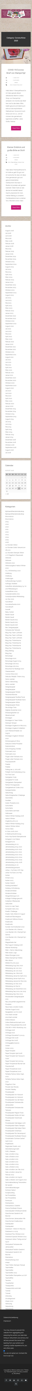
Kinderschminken (11, 891)
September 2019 (10, 416)
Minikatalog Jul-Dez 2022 (13, 984)
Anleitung (8, 573)
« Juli (7, 494)
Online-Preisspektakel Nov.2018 (15, 1025)
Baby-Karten (9, 612)
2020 (11, 85)
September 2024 (10, 264)
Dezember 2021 (10, 347)
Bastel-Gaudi (9, 614)
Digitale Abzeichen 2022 (13, 710)
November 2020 (10, 380)
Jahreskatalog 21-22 (11, 865)
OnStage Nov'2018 (11, 1040)
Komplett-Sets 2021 (12, 909)
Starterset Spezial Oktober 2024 (15, 1236)
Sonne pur (8, 1200)
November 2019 (10, 411)
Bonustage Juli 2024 (12, 666)
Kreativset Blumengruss (13, 916)
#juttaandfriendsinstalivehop (14, 511)
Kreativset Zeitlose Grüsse (14, 919)
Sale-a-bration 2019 (11, 1154)
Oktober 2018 (9, 445)
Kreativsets (9, 922)
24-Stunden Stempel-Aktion (14, 553)
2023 (7, 534)
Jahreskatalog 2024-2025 (13, 860)
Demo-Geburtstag (11, 682)
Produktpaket (9, 1092)
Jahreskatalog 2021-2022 (13, 852)
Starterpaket (9, 1224)
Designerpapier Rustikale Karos (15, 700)
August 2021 (9, 357)
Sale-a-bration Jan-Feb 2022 (14, 1169)
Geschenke (9, 798)
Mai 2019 (8, 427)
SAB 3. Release (10, 1151)
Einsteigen (8, 718)
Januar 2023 (9, 313)
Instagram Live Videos (12, 839)
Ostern (7, 1045)
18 (9, 485)
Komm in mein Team (12, 906)
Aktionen (8, 558)
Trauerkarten (9, 1283)
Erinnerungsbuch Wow (12, 741)
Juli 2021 (8, 360)
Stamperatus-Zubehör (12, 1205)
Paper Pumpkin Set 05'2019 (14, 1061)
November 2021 (10, 349)
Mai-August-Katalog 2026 (14, 945)
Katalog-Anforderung (12, 888)
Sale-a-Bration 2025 (12, 1167)
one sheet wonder (11, 1017)
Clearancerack (10, 671)
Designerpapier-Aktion (12, 702)
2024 (7, 537)
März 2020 (8, 401)
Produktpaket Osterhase (13, 1131)
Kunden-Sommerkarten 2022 (14, 927)
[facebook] (6, 1380)
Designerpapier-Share (12, 705)
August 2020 (9, 388)
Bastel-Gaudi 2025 (11, 622)
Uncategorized (10, 1298)
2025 (7, 540)
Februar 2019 (9, 434)
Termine (8, 1280)
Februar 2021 (9, 372)
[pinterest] (10, 1380)
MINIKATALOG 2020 (12, 963)
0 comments (16, 80)
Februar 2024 (9, 280)
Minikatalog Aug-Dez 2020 (14, 965)
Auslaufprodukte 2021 (12, 594)
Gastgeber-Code (10, 777)
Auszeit (7, 609)
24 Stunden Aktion (11, 545)
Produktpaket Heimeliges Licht (15, 1123)
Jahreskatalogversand (12, 867)
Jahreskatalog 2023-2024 (13, 857)
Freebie (7, 764)
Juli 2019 (8, 421)
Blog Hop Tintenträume (13, 640)
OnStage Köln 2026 (11, 1038)
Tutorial (7, 1291)
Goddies (8, 800)
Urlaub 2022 (9, 1301)
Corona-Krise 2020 (17, 85)
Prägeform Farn (10, 1084)
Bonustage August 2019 (13, 661)
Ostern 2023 (9, 1048)
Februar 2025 (9, 251)
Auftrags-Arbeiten (11, 583)
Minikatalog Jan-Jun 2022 (13, 971)
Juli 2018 (8, 453)
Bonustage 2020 (10, 658)
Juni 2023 (8, 300)
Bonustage (9, 656)
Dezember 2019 (10, 409)
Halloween (8, 813)
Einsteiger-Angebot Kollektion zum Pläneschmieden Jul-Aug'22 (15, 730)
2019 (7, 522)
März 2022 (8, 339)
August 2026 (9, 231)
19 (12, 485)
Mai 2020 (8, 396)
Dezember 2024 (10, 256)
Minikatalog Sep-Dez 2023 (14, 994)
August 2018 (9, 450)
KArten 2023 (9, 878)
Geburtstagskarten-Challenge (15, 795)
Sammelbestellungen (12, 1187)
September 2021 (10, 354)
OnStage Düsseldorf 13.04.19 (14, 1035)
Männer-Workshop (11, 947)
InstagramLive (10, 842)
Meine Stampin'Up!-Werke (13, 958)
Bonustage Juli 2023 (12, 663)
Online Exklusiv (10, 1020)
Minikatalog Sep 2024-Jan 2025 (15, 991)
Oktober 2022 (9, 321)
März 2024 (8, 277)
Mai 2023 (8, 303)
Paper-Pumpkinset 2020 (13, 1069)
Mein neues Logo (11, 953)
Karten (7, 875)
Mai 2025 (8, 249)
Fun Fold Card (9, 774)
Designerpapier (10, 687)
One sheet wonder (11, 1014)
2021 (6, 529)
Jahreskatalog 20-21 (12, 844)
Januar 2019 (9, 437)
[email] (26, 1380)
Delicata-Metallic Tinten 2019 (15, 676)
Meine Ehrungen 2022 (12, 955)
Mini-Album (9, 960)
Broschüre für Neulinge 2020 (14, 669)
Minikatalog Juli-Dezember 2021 (15, 989)
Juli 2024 (8, 269)
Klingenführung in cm (12, 896)
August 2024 (9, 267)
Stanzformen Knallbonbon (14, 1221)
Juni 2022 (8, 331)
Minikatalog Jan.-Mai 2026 (13, 973)
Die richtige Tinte (10, 707)
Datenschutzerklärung (11, 1317)
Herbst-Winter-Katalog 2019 (14, 823)
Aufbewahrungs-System (13, 581)
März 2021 (8, 370)
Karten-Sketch (10, 883)
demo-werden (10, 684)
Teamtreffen (9, 1267)
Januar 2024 (9, 282)
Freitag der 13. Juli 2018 (12, 769)
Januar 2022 (9, 344)
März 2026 (8, 241)
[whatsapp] (22, 1380)
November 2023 (10, 287)
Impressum (7, 1321)
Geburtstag (9, 793)
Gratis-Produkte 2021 (12, 803)
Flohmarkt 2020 (10, 751)
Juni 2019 (8, 424)
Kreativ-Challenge (11, 911)
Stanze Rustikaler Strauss (13, 1208)
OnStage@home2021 (12, 1043)
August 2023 (9, 295)
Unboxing (8, 1296)
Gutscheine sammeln (12, 811)
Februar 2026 (9, 243)
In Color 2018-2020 (11, 831)
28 (19, 488)
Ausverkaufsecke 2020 (12, 604)
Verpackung (9, 1306)
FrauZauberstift (10, 762)
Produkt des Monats (12, 1087)
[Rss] (16, 1384)
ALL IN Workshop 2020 (13, 571)
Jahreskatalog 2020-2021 (13, 849)
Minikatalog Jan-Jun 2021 (13, 968)
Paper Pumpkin (10, 1051)
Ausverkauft (9, 607)
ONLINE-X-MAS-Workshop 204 (15, 1027)
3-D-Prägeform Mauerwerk (14, 555)
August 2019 (9, 419)
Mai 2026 (8, 238)
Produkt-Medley (10, 1089)
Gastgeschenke (10, 790)
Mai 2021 (8, 365)
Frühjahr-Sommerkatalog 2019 (15, 772)
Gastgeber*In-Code (11, 780)
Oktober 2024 (9, 262)
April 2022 (8, 336)
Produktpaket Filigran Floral (14, 1113)
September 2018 (10, 447)
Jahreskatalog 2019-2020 (13, 847)
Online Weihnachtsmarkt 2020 (15, 1022)
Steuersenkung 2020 (12, 1260)
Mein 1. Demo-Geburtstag (13, 950)
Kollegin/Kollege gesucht (13, 898)
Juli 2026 (8, 233)
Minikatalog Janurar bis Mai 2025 (15, 981)
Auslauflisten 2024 (11, 591)
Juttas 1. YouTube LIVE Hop (14, 870)
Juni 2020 (8, 393)
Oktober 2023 (9, 290)
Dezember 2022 (10, 316)
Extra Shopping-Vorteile (13, 749)
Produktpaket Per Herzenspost (15, 1133)
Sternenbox (9, 1257)
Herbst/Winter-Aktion (12, 826)
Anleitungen (9, 578)
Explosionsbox (10, 746)
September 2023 (10, 293)
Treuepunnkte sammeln (13, 1288)
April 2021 (8, 367)
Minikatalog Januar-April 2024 (15, 978)
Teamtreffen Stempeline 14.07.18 (16, 1275)
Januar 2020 (9, 406)
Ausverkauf (9, 602)
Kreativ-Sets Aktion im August (15, 914)
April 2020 (8, 398)
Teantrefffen (9, 1278)
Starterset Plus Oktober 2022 (14, 1234)
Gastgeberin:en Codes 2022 (14, 787)
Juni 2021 (8, 362)
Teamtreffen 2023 (11, 1273)
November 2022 (10, 318)
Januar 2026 (9, 246)
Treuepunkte (9, 1285)
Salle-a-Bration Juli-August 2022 (16, 1180)
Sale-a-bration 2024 (12, 1164)
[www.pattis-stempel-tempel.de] (16, 13)
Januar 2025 (9, 254)
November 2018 (10, 442)
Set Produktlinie (10, 1195)
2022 (7, 532)
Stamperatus (9, 1203)
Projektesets (9, 1144)
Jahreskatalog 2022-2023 (13, 854)
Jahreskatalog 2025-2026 (13, 862)
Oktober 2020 (9, 383)
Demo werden (10, 679)
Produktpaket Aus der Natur (14, 1100)
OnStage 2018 (10, 1030)
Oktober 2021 (9, 352)
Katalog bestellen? (11, 885)
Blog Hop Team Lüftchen (13, 632)
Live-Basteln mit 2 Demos (13, 929)
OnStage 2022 (10, 1033)
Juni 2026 (8, 236)
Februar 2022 (9, 342)
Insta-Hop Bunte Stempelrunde (15, 836)
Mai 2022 (8, 334)
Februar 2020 (9, 403)
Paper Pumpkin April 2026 (13, 1053)
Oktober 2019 (9, 414)
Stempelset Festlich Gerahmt (15, 1249)
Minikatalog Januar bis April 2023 (16, 976)
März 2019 (8, 432)
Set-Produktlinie (10, 1198)
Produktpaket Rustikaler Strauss (15, 1136)
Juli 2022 (8, 329)
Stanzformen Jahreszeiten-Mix (15, 1218)
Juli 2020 (8, 391)
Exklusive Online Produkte (13, 744)
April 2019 (8, 429)
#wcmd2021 (9, 516)
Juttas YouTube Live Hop (13, 872)
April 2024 (8, 274)
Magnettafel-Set (10, 942)
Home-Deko (9, 829)
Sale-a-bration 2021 (11, 1159)
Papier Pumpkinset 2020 (13, 1071)
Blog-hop (8, 653)
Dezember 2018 (10, 440)
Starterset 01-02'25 (11, 1231)
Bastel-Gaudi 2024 (11, 620)
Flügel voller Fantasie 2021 (14, 756)
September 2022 (10, 323)
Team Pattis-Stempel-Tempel (15, 1265)
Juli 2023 (8, 298)
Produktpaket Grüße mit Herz (14, 1115)
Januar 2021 (9, 375)
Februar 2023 (9, 311)
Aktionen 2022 (10, 563)
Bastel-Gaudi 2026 (11, 625)
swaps (7, 1262)
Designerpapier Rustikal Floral (15, 697)
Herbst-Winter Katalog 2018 (14, 816)
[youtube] (14, 1380)
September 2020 (10, 385)
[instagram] (18, 1380)
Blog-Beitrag (14, 162)
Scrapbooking (9, 1193)
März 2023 (8, 308)
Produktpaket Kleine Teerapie (15, 1125)
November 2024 (10, 259)
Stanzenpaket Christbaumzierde (15, 1211)
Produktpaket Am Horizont (14, 1095)
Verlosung (8, 1304)
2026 (7, 542)
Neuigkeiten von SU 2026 (13, 1012)
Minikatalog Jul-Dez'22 (12, 986)
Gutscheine (9, 805)
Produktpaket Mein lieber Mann (15, 1128)
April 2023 (8, 305)
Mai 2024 (8, 272)
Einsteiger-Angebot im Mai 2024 (15, 725)
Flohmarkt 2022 (10, 754)
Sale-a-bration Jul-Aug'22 (13, 1177)
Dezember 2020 (10, 378)
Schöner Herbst (10, 1190)
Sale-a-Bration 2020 (12, 1156)
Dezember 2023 (10, 285)
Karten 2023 (9, 880)
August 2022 (9, 326)
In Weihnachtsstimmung (13, 834)
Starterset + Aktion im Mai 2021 (15, 1229)
